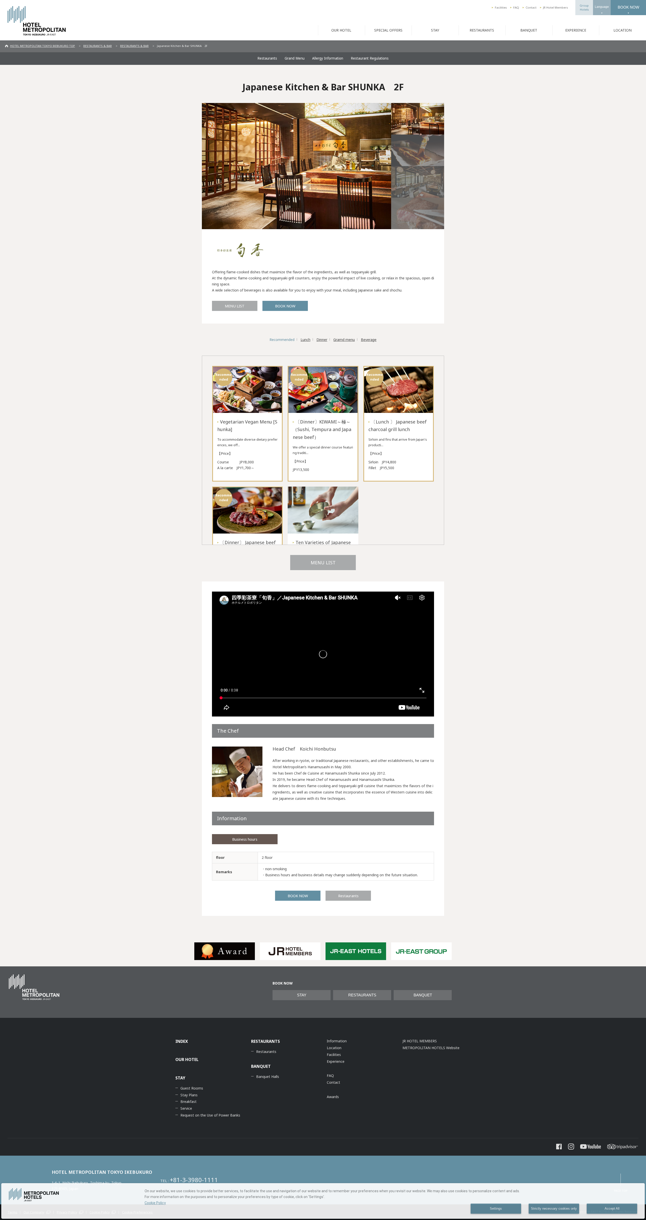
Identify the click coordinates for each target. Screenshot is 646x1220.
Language (602, 7)
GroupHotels (584, 7)
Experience (335, 1061)
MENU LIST (235, 305)
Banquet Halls (267, 1076)
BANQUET (528, 30)
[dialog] (323, 1201)
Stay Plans (189, 1095)
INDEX (181, 1041)
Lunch (305, 339)
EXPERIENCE (575, 30)
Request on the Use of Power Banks (210, 1115)
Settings (496, 1208)
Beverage (368, 339)
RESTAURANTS (482, 30)
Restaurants (267, 58)
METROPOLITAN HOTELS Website (431, 1047)
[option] (224, 951)
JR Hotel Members (555, 7)
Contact (531, 7)
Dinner (321, 339)
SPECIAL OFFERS (388, 30)
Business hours (244, 839)
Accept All (612, 1208)
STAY (435, 30)
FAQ (516, 7)
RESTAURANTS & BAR (97, 46)
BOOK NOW (628, 7)
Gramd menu (344, 339)
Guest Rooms (191, 1088)
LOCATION (622, 30)
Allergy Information (327, 58)
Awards (333, 1096)
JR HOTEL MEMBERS (419, 1041)
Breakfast (188, 1101)
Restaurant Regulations (370, 58)
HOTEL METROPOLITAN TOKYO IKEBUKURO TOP (42, 46)
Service (186, 1108)
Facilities (501, 7)
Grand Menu (295, 58)
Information (337, 1041)
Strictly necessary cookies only (554, 1208)
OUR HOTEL (341, 30)
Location (334, 1047)
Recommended (282, 339)
